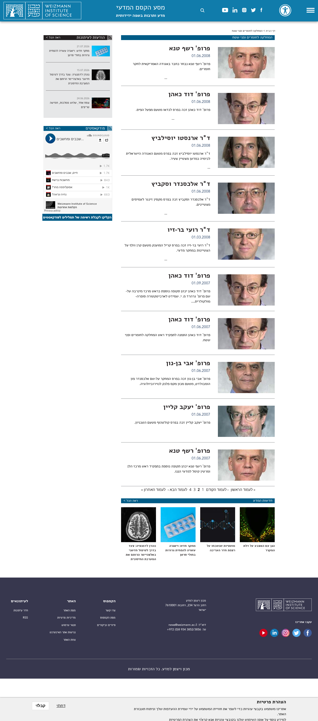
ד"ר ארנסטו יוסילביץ (180, 138)
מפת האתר (69, 610)
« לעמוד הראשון (243, 489)
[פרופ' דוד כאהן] (246, 108)
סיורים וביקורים (106, 625)
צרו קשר (110, 610)
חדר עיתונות (21, 610)
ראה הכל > (130, 500)
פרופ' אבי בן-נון (188, 363)
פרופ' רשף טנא (189, 48)
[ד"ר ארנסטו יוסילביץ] (246, 152)
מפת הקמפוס (107, 617)
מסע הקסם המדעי (140, 11)
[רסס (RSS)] (109, 37)
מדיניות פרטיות (66, 617)
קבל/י (40, 706)
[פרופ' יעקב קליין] (246, 421)
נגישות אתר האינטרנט (63, 632)
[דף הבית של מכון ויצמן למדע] (42, 11)
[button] (202, 10)
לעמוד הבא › (177, 489)
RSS (25, 617)
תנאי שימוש (68, 625)
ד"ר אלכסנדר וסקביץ (180, 184)
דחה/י (61, 706)
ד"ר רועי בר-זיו (188, 230)
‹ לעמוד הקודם (217, 489)
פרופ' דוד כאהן (189, 94)
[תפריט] (311, 10)
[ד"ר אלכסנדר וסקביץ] (246, 198)
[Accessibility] (285, 10)
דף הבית (270, 31)
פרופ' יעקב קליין (186, 407)
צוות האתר (69, 639)
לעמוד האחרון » (153, 489)
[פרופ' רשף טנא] (246, 62)
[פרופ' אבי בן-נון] (246, 377)
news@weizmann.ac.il (183, 624)
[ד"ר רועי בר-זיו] (246, 244)
